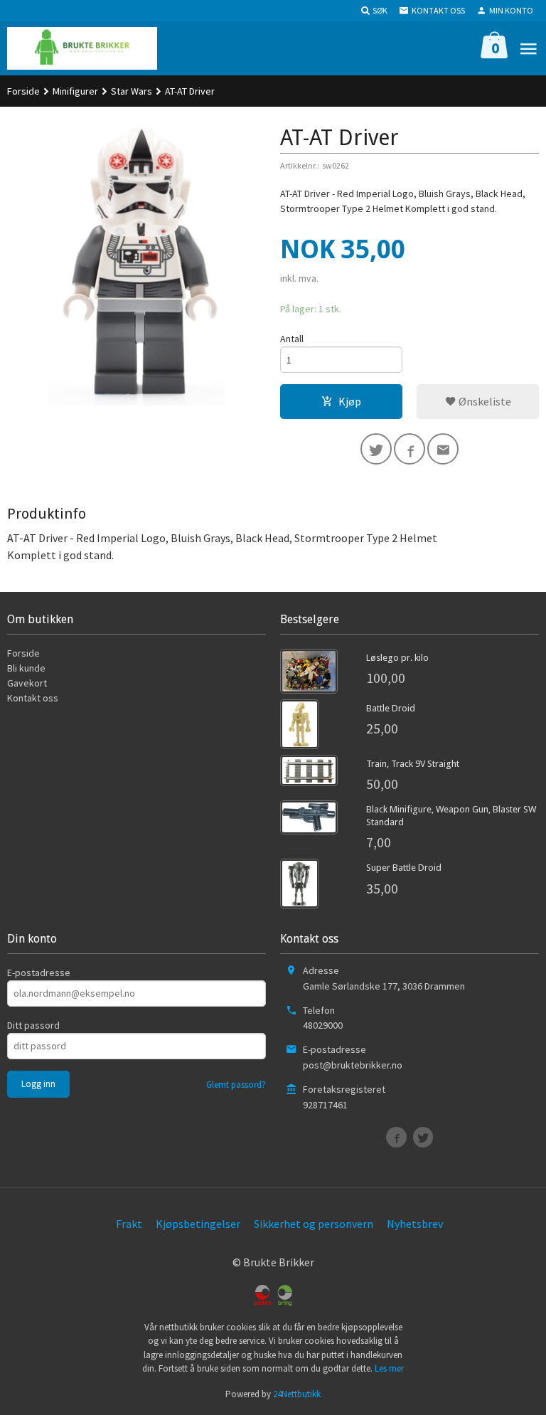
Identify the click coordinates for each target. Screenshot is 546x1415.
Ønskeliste (483, 401)
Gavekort (27, 683)
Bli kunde (26, 668)
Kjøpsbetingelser (198, 1224)
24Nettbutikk (297, 1394)
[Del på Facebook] (409, 449)
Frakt (129, 1224)
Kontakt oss (32, 697)
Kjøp (349, 401)
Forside (23, 91)
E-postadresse (38, 972)
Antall (292, 338)
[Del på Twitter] (376, 449)
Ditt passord (33, 1025)
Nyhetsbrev (415, 1224)
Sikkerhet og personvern (313, 1224)
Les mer (389, 1368)
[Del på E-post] (443, 449)
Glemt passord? (236, 1085)
